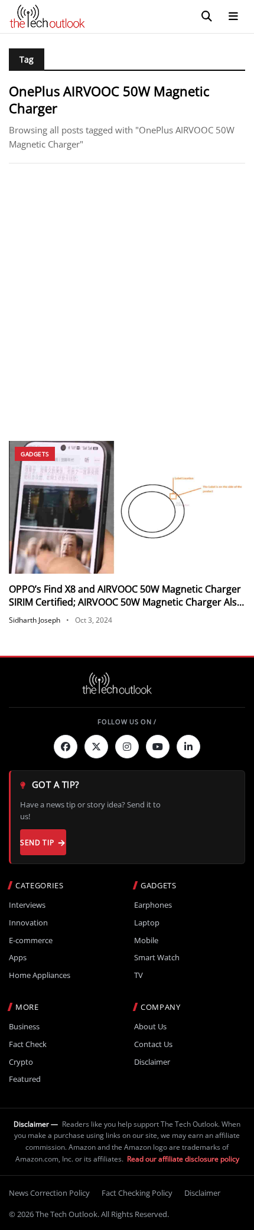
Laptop (146, 923)
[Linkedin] (188, 746)
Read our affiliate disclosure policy (183, 1159)
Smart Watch (157, 958)
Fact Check (28, 1044)
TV (138, 975)
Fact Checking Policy (137, 1193)
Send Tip (37, 843)
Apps (18, 958)
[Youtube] (158, 746)
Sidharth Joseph (34, 620)
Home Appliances (39, 975)
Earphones (153, 905)
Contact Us (153, 1044)
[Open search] (207, 16)
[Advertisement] (127, 302)
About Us (150, 1027)
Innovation (28, 923)
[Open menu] (233, 16)
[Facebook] (65, 746)
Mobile (146, 940)
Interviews (27, 905)
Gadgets (35, 454)
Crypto (21, 1062)
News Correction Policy (49, 1193)
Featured (25, 1079)
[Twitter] (96, 746)
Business (24, 1027)
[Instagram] (127, 746)
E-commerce (31, 940)
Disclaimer (152, 1062)
